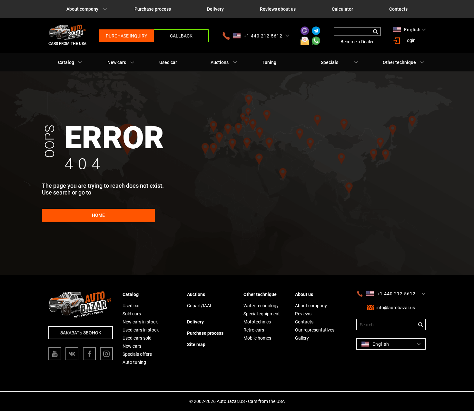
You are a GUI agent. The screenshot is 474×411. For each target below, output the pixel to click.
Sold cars (132, 313)
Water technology (261, 305)
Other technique (399, 62)
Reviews (303, 313)
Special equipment (261, 313)
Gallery (302, 338)
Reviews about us (278, 9)
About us (304, 294)
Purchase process (152, 9)
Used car (168, 62)
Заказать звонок (80, 332)
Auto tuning (134, 362)
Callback (181, 35)
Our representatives (314, 329)
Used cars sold (137, 338)
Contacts (398, 9)
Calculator (342, 9)
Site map (196, 344)
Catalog (66, 62)
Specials (329, 62)
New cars (116, 62)
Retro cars (253, 329)
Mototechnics (257, 321)
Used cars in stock (141, 329)
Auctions (220, 62)
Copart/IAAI (199, 305)
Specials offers (137, 354)
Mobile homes (257, 338)
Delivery (215, 9)
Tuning (269, 62)
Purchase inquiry (126, 35)
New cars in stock (140, 321)
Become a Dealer (357, 41)
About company (82, 9)
